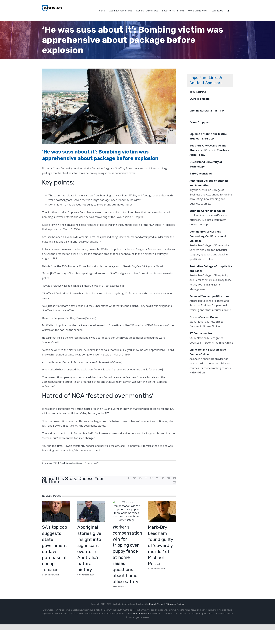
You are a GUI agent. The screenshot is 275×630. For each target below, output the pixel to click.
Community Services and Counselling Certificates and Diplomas (208, 236)
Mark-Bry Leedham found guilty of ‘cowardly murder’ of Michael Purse (160, 545)
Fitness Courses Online (204, 317)
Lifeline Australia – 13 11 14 (207, 110)
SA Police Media (200, 99)
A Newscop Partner (175, 603)
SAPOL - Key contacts (141, 613)
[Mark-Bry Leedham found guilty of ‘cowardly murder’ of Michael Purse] (162, 511)
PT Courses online (201, 333)
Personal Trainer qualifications (209, 296)
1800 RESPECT (198, 91)
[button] (228, 10)
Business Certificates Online (208, 210)
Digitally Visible (156, 603)
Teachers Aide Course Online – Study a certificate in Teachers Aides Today (209, 150)
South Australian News (71, 463)
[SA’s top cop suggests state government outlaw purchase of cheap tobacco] (56, 511)
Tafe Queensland (201, 173)
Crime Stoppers (199, 122)
